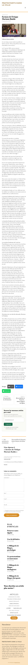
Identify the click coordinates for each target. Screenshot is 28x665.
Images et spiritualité (14, 601)
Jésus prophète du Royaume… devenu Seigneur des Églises (19, 440)
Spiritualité (14, 613)
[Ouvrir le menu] (25, 7)
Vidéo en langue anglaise (8, 39)
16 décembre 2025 (7, 459)
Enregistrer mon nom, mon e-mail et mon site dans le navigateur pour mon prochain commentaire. (14, 511)
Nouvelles (17, 608)
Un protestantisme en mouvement (13, 557)
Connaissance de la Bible (14, 596)
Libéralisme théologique (14, 605)
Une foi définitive (13, 539)
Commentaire (6, 477)
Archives (14, 618)
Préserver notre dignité (12, 532)
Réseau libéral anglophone (14, 610)
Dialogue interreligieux (14, 599)
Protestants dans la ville (12, 4)
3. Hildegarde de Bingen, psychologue (13, 548)
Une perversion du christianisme (5, 441)
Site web (5, 504)
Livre (8, 608)
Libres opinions (14, 603)
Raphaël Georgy (17, 662)
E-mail (5, 499)
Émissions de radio (14, 615)
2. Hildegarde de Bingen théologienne (13, 567)
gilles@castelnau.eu (7, 633)
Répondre (5, 464)
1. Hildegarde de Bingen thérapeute (13, 577)
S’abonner (8, 424)
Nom (5, 493)
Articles (5, 15)
